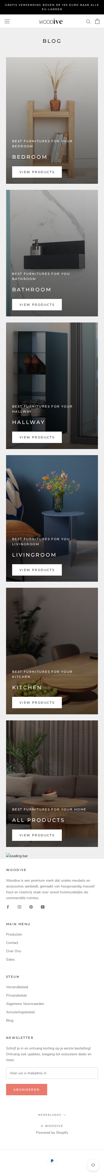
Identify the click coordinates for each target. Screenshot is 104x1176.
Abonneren (26, 1089)
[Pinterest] (31, 906)
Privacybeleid (16, 995)
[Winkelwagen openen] (97, 21)
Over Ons (13, 951)
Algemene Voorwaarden (25, 1003)
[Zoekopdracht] (88, 21)
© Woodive (52, 1126)
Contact (12, 942)
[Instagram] (19, 906)
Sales (10, 959)
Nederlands (49, 1115)
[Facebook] (8, 906)
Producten (14, 934)
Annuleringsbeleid (20, 1012)
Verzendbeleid (17, 987)
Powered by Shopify (52, 1132)
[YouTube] (42, 906)
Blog (9, 1020)
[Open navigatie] (7, 21)
